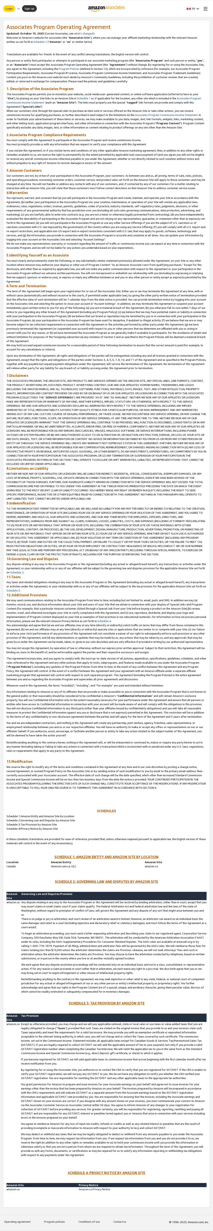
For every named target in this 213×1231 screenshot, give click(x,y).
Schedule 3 (13, 590)
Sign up (29, 8)
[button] (193, 8)
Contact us (119, 1221)
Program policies (54, 1221)
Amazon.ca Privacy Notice (94, 1189)
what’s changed (83, 33)
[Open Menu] (204, 8)
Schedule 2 (17, 572)
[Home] (106, 8)
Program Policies (69, 68)
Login (9, 8)
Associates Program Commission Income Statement (166, 115)
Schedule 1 (40, 41)
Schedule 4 (104, 621)
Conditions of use (89, 1221)
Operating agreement (17, 1221)
